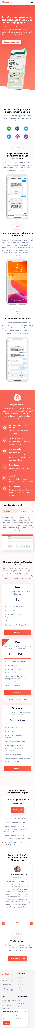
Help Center (22, 991)
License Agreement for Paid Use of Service (9, 1001)
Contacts (21, 1007)
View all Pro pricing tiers (17, 699)
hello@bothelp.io (7, 984)
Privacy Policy (6, 1008)
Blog (19, 1000)
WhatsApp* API (22, 981)
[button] (3, 923)
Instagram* (21, 977)
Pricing (20, 987)
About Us (21, 1003)
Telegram (21, 984)
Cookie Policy (12, 1019)
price (28, 838)
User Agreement (7, 1005)
